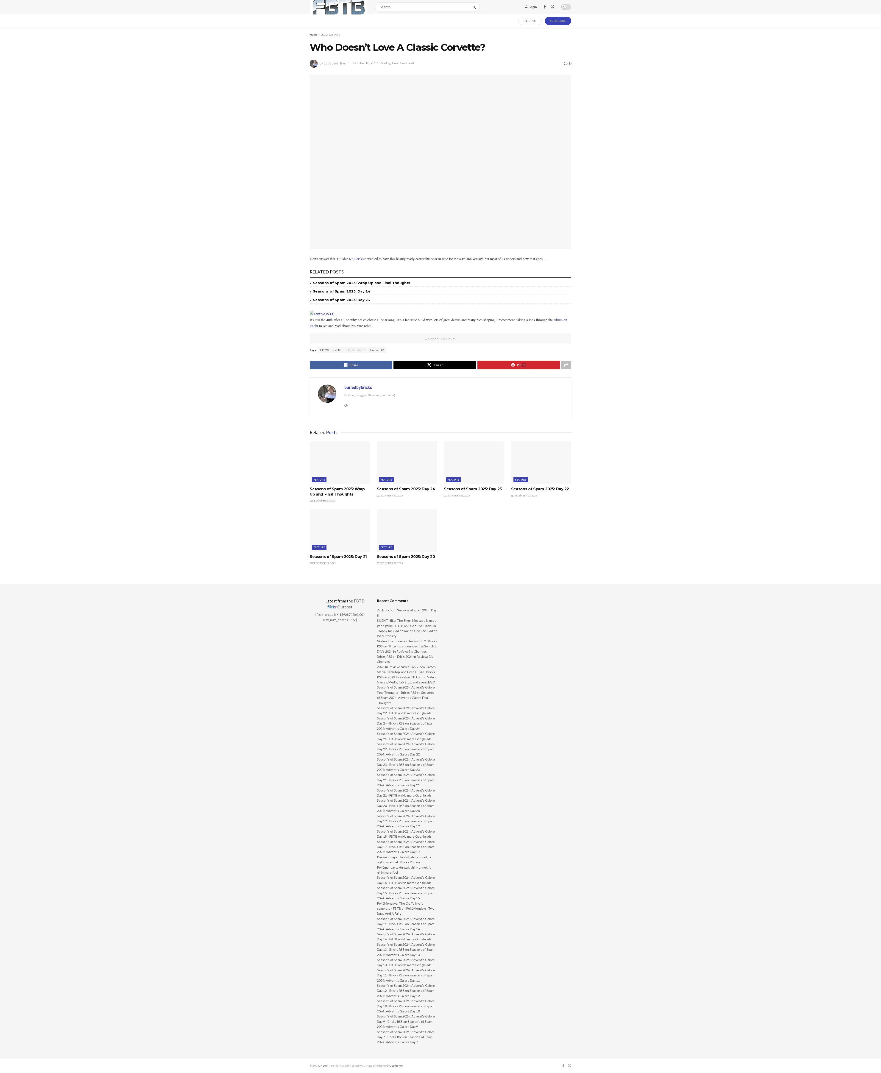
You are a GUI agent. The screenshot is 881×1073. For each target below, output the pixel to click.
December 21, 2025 (323, 563)
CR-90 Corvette (331, 350)
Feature (319, 479)
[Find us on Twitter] (552, 7)
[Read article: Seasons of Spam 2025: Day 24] (407, 463)
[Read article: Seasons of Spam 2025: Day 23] (474, 463)
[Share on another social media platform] (566, 365)
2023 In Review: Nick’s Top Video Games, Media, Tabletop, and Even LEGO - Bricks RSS (406, 672)
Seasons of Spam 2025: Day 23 (341, 300)
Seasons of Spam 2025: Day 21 (338, 557)
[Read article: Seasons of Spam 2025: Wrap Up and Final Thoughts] (340, 463)
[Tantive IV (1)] (322, 313)
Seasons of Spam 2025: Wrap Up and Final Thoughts (361, 283)
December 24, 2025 (391, 495)
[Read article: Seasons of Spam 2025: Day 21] (340, 530)
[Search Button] (475, 6)
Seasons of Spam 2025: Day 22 (540, 489)
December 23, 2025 (458, 495)
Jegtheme (396, 1065)
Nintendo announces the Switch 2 (412, 646)
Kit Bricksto (357, 258)
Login (532, 7)
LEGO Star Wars (330, 34)
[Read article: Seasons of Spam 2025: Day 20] (407, 530)
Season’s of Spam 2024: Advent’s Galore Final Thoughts (405, 698)
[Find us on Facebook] (545, 7)
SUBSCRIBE (558, 20)
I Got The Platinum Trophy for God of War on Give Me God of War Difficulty (407, 631)
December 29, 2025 (323, 500)
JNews (323, 1065)
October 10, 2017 (365, 63)
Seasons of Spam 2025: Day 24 (341, 291)
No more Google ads (417, 713)
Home (314, 34)
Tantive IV (377, 350)
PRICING (530, 20)
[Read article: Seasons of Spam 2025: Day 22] (541, 463)
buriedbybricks (335, 63)
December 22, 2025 (525, 495)
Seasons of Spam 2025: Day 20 (406, 557)
